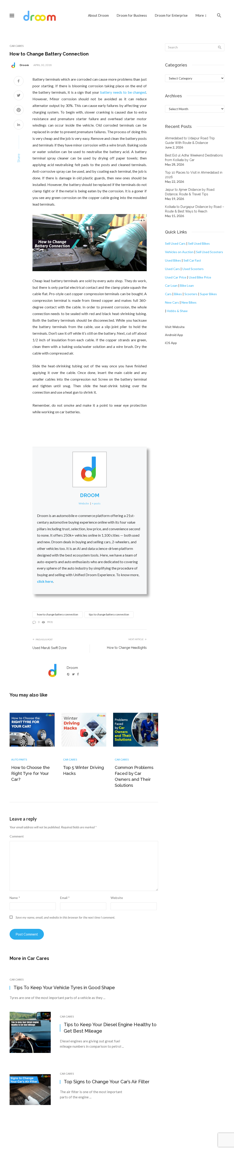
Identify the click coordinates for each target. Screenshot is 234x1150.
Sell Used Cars (175, 243)
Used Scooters (193, 269)
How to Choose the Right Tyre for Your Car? (30, 773)
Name (15, 898)
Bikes (178, 294)
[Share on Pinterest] (19, 110)
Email (65, 898)
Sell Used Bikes (199, 243)
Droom (24, 65)
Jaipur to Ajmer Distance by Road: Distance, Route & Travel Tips (190, 192)
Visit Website (175, 327)
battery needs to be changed (123, 92)
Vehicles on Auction (179, 252)
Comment (17, 836)
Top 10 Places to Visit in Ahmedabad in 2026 (193, 175)
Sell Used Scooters (209, 252)
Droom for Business (132, 15)
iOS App (171, 343)
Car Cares (17, 46)
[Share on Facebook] (19, 81)
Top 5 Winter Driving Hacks (83, 770)
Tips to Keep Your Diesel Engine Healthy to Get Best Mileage (110, 1028)
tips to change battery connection (109, 614)
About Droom (98, 15)
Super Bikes (208, 294)
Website (117, 898)
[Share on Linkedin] (19, 125)
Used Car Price (175, 277)
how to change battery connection (57, 614)
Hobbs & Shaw (177, 311)
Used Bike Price (200, 277)
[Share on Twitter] (19, 95)
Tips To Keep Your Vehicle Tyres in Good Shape (64, 987)
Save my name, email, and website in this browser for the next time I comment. (65, 917)
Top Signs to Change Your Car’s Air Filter (106, 1081)
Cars (168, 294)
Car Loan (171, 285)
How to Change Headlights (127, 647)
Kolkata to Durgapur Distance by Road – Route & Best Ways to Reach (194, 209)
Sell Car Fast (192, 260)
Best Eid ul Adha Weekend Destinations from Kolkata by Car (194, 158)
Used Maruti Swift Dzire (49, 648)
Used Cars (172, 269)
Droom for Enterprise (171, 15)
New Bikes (189, 302)
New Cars (172, 302)
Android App (174, 335)
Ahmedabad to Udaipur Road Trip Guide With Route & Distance (190, 140)
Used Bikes (173, 260)
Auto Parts (19, 759)
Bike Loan (187, 285)
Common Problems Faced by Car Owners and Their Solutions (134, 776)
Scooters (190, 294)
